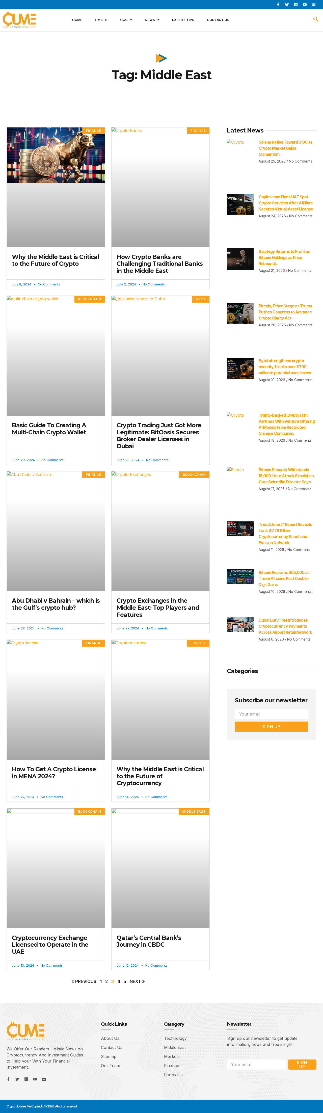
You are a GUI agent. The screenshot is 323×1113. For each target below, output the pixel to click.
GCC (124, 20)
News (150, 20)
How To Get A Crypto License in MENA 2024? (54, 773)
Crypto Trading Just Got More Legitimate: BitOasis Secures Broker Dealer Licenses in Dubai (159, 436)
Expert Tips (183, 20)
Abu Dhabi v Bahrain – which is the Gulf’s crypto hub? (56, 604)
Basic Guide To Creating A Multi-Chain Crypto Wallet (49, 429)
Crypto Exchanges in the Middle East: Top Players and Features (158, 607)
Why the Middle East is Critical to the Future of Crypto (55, 260)
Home (77, 20)
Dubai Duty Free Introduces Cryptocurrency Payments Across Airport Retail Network (285, 626)
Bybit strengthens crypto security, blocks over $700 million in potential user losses (285, 366)
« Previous (83, 981)
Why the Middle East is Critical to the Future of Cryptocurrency (160, 776)
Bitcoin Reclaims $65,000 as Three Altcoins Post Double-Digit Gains (284, 578)
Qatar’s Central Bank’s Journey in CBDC (149, 941)
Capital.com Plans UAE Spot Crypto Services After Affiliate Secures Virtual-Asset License (286, 202)
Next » (137, 981)
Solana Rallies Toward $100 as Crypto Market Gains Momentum (285, 148)
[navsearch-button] (315, 19)
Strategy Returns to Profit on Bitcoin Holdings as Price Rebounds (284, 257)
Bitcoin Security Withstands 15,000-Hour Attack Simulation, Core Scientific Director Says (287, 475)
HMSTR (101, 20)
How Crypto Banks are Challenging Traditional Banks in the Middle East (160, 263)
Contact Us (218, 20)
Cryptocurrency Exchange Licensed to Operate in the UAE (50, 944)
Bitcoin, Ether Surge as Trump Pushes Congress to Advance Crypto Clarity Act (285, 312)
